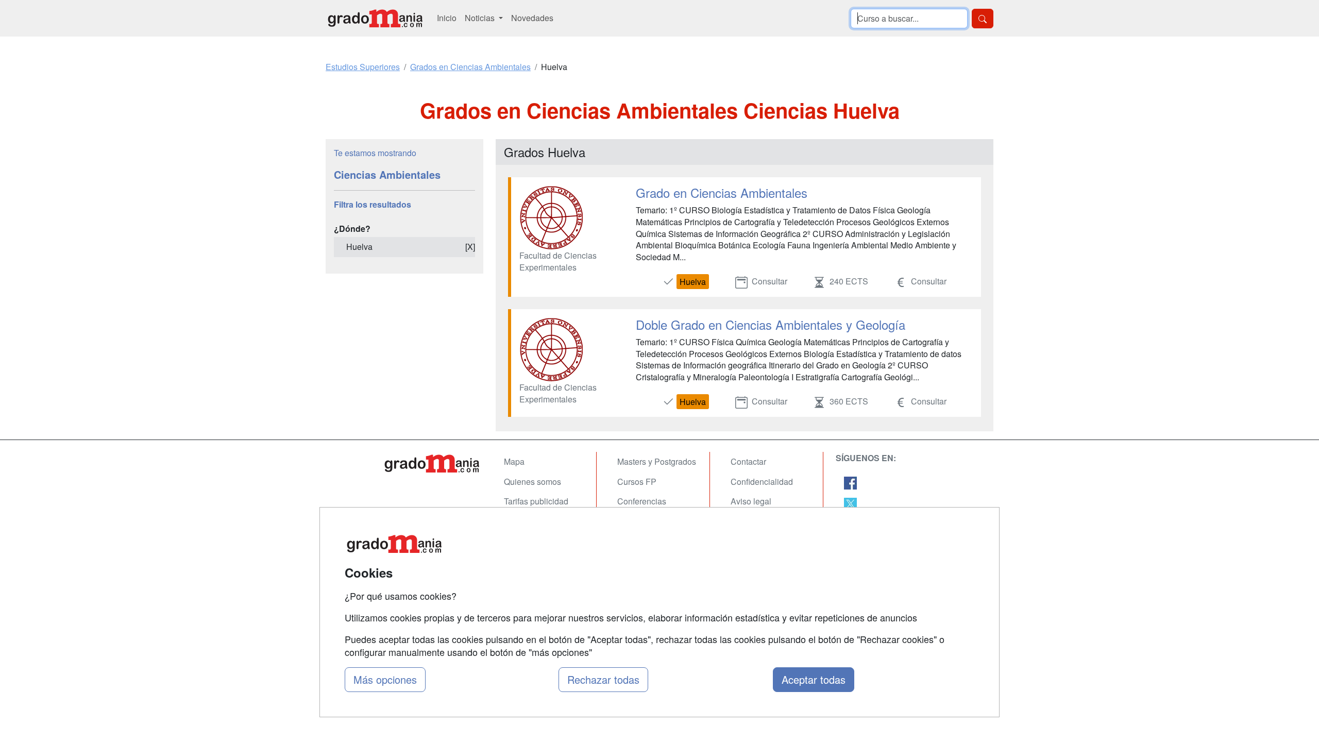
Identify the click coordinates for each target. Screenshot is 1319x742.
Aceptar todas (813, 679)
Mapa (514, 461)
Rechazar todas (603, 679)
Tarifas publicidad (536, 501)
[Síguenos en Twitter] (850, 503)
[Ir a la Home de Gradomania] (432, 463)
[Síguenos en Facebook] (850, 482)
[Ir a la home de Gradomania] (375, 18)
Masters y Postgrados (656, 461)
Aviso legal (751, 501)
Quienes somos (532, 481)
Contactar (748, 461)
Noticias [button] (481, 18)
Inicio (446, 18)
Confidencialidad (762, 481)
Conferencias (641, 501)
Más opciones (385, 679)
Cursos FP (636, 481)
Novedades (532, 18)
